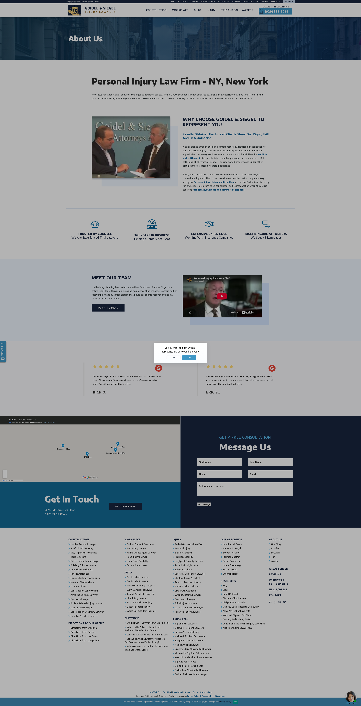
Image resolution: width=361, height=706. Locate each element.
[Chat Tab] (180, 353)
